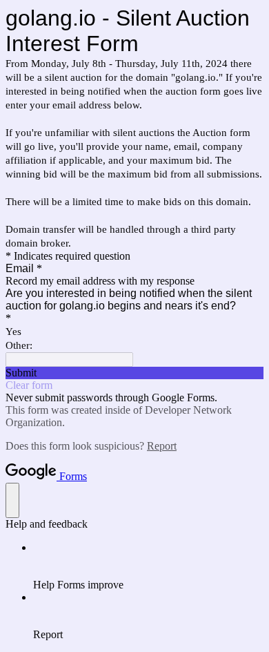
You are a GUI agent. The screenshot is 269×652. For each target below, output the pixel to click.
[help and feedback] (12, 500)
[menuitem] (148, 566)
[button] (134, 373)
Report (162, 446)
